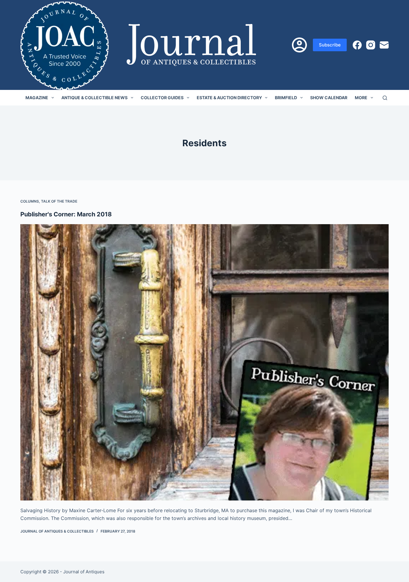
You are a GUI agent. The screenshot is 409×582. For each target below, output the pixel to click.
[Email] (384, 44)
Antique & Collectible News (94, 97)
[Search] (385, 98)
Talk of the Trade (59, 201)
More (361, 97)
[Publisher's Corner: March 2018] (204, 362)
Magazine (36, 97)
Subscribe (330, 45)
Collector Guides (162, 97)
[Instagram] (370, 44)
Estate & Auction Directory (229, 97)
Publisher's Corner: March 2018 (66, 214)
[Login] (299, 44)
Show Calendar (328, 97)
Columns (29, 201)
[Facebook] (357, 44)
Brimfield (286, 97)
